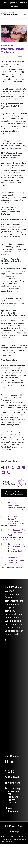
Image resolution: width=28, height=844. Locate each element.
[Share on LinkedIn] (18, 467)
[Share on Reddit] (3, 472)
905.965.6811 (14, 6)
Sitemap (14, 831)
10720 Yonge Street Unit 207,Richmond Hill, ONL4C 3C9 (14, 795)
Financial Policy (14, 825)
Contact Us (14, 783)
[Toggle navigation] (25, 14)
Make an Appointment (10, 3)
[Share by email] (8, 472)
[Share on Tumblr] (23, 467)
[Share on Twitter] (13, 467)
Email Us (24, 3)
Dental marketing (20, 839)
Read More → (13, 526)
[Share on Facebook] (7, 467)
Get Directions (13, 809)
